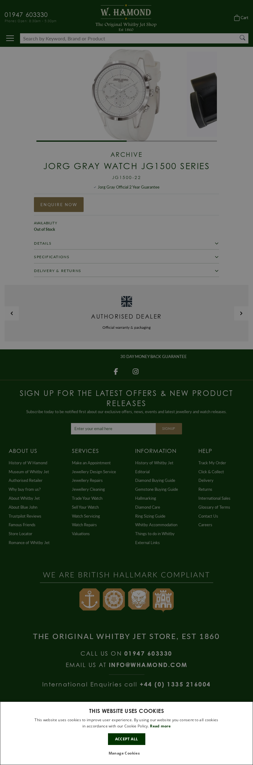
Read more (160, 726)
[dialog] (126, 733)
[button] (126, 753)
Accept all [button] (126, 739)
